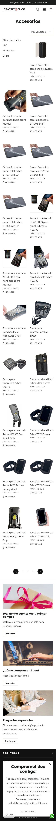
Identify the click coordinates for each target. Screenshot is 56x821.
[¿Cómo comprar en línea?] (28, 653)
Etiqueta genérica (12, 40)
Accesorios (8, 50)
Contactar (10, 741)
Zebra (6, 55)
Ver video (10, 683)
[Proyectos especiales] (28, 703)
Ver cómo (10, 633)
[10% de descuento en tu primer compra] (28, 596)
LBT (5, 45)
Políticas (11, 753)
